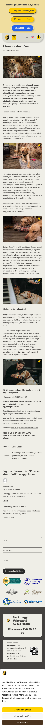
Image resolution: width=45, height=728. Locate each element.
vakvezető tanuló (19, 458)
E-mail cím (7, 550)
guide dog (16, 455)
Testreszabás (22, 722)
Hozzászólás (8, 518)
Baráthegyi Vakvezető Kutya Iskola (27, 452)
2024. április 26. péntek (12, 489)
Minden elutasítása (22, 716)
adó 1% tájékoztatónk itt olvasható (24, 428)
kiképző (24, 455)
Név (5, 541)
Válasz (5, 501)
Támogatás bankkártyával (22, 11)
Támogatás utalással (22, 19)
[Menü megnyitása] (27, 37)
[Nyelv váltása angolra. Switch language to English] (32, 37)
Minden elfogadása (22, 710)
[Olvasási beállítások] (38, 37)
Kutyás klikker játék (22, 28)
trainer (31, 455)
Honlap (5, 560)
